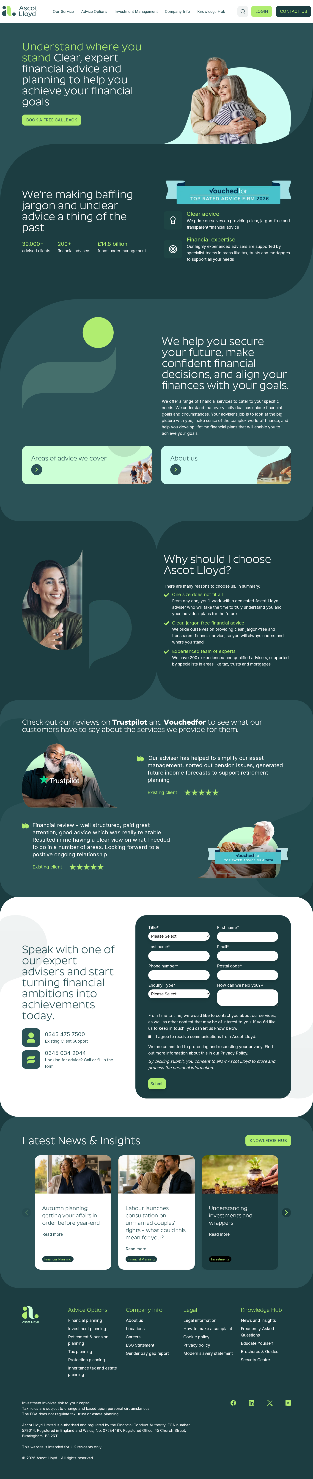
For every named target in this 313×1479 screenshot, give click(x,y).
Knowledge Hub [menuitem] (211, 11)
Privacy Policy (233, 1053)
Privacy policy (196, 1345)
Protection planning (86, 1359)
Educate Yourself (257, 1343)
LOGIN (261, 11)
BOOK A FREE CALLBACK (51, 120)
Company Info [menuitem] (177, 11)
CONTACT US (293, 11)
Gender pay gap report (147, 1353)
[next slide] (286, 1212)
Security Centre (255, 1359)
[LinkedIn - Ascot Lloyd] (251, 1403)
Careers (133, 1336)
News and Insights (258, 1320)
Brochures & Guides (259, 1351)
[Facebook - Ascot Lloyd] (233, 1403)
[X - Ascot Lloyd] (270, 1403)
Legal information (199, 1320)
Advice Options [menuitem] (94, 11)
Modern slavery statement (208, 1353)
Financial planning (85, 1320)
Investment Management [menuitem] (136, 11)
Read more (52, 1234)
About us (134, 1320)
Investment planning (87, 1328)
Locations (135, 1328)
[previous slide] (26, 1212)
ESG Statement (140, 1345)
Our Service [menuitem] (63, 11)
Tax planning (80, 1351)
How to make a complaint (207, 1328)
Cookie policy (196, 1336)
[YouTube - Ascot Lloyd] (288, 1403)
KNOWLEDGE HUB (268, 1140)
